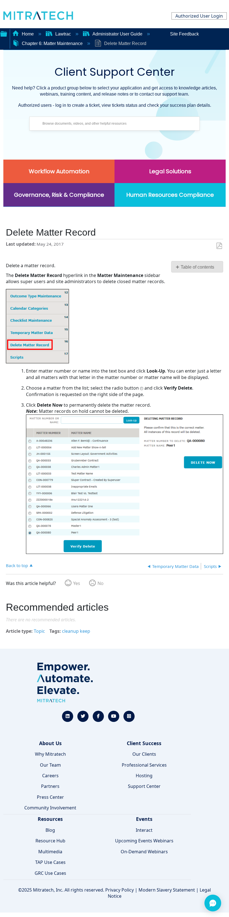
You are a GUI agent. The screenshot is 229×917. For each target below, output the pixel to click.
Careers (50, 776)
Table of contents (197, 267)
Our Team (50, 765)
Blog (50, 830)
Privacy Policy (119, 890)
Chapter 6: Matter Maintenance (52, 43)
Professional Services (144, 765)
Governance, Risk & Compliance (59, 195)
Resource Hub (50, 841)
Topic (39, 631)
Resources (50, 819)
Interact (144, 830)
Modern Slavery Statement (167, 890)
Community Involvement (50, 808)
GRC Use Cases (50, 873)
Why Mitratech (50, 754)
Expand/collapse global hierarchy (3, 33)
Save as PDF (219, 246)
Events (144, 819)
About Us (50, 743)
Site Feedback (184, 34)
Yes (76, 583)
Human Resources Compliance (170, 195)
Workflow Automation (59, 171)
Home (28, 34)
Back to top (17, 565)
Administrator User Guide (117, 34)
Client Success (144, 743)
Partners (50, 786)
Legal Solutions (170, 171)
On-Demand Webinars (144, 852)
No (100, 583)
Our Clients (144, 754)
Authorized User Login (199, 16)
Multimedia (50, 852)
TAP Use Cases (50, 862)
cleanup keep (76, 631)
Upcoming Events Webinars (144, 841)
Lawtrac (63, 34)
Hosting (144, 776)
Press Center (50, 797)
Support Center (144, 786)
